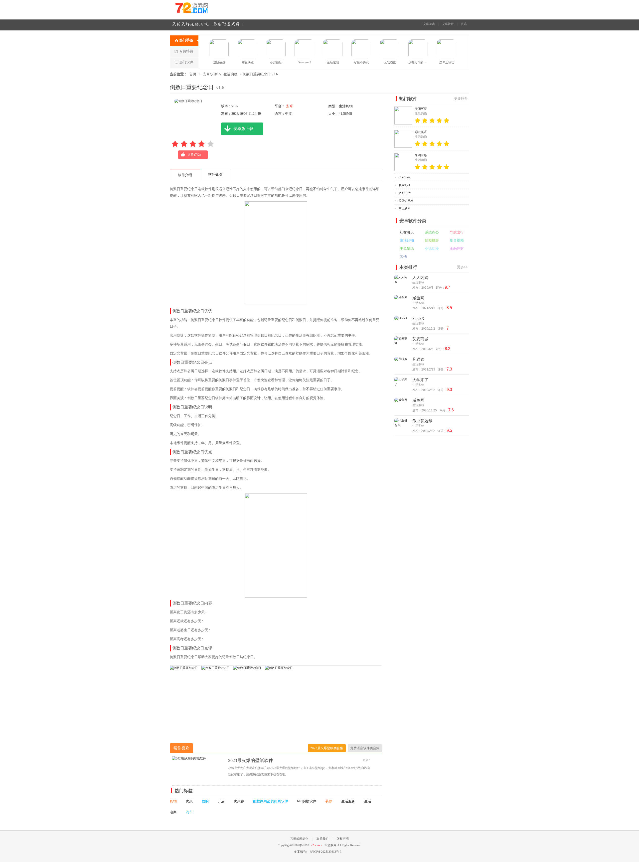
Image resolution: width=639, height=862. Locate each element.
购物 (173, 801)
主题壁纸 (407, 248)
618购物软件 (306, 801)
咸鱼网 (418, 298)
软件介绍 (185, 175)
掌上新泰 (405, 208)
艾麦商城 (420, 339)
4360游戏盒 (406, 200)
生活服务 (348, 801)
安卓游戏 (429, 24)
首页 (192, 74)
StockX (418, 318)
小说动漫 (432, 248)
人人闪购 (420, 277)
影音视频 (457, 240)
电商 (173, 812)
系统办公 (432, 232)
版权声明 (343, 839)
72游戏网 (201, 9)
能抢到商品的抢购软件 (270, 801)
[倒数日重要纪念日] (184, 668)
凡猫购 (418, 359)
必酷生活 (405, 193)
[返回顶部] (481, 789)
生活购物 (230, 74)
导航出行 (457, 232)
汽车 (189, 812)
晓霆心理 (405, 185)
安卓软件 (448, 24)
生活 (367, 801)
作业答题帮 (422, 421)
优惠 (189, 801)
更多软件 (461, 99)
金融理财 (457, 248)
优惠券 (239, 801)
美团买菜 (421, 109)
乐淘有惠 (421, 155)
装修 (328, 801)
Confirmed (405, 177)
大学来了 (420, 380)
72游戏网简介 (299, 839)
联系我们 (322, 839)
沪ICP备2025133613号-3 (325, 852)
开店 (221, 801)
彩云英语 (421, 132)
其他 (403, 256)
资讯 (464, 24)
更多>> (462, 267)
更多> (366, 760)
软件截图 (215, 174)
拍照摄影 (432, 240)
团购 (205, 801)
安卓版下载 (243, 128)
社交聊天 (407, 232)
